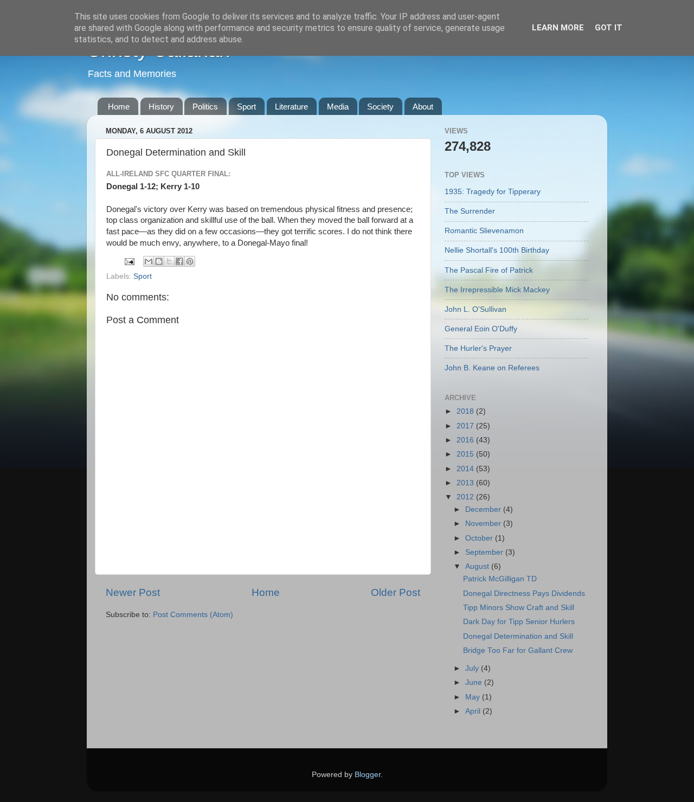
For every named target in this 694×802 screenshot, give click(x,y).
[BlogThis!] (158, 261)
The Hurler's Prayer (478, 348)
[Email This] (148, 261)
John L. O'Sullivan (475, 309)
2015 (466, 454)
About (423, 106)
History (161, 106)
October (480, 538)
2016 (466, 440)
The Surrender (470, 211)
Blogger (368, 775)
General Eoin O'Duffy (481, 329)
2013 (466, 483)
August (478, 566)
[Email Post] (129, 261)
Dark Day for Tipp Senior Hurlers (519, 622)
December (484, 509)
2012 (466, 497)
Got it (608, 28)
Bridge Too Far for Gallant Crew (518, 650)
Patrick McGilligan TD (500, 579)
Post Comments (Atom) (193, 615)
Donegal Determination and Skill (518, 636)
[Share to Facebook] (179, 261)
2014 (466, 469)
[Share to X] (169, 261)
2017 (466, 426)
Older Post (395, 592)
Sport (246, 106)
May (473, 697)
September (485, 552)
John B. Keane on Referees (492, 368)
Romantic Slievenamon (484, 231)
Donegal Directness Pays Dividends (524, 593)
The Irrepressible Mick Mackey (497, 290)
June (474, 682)
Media (338, 106)
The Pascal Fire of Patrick (489, 270)
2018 (466, 411)
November (484, 523)
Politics (205, 106)
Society (380, 106)
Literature (291, 106)
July (473, 668)
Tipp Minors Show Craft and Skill (518, 608)
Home (119, 106)
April (474, 711)
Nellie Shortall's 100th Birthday (497, 250)
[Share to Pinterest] (189, 261)
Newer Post (133, 592)
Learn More (558, 28)
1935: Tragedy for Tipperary (493, 192)
